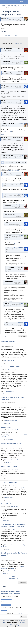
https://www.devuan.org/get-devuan (14, 460)
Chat (2, 134)
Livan (21, 100)
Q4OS (22, 487)
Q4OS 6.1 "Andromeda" (9, 482)
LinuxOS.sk (6, 2)
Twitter (16, 35)
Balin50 (13, 529)
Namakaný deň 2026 (8, 341)
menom (13, 446)
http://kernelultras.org (13, 170)
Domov (3, 5)
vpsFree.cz (19, 626)
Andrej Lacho (19, 205)
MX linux (6, 476)
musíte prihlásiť (18, 43)
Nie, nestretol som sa (8, 602)
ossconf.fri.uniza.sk (9, 570)
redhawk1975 (14, 429)
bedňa (21, 155)
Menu (22, 1)
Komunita (7, 363)
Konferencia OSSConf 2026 (10, 367)
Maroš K (21, 85)
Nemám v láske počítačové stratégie (13, 607)
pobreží (16, 243)
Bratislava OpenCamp (10, 420)
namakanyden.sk (9, 360)
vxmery (21, 61)
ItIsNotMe (20, 18)
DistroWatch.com (9, 497)
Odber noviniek (14, 624)
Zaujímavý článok (9, 439)
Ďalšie (13, 576)
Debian (6, 518)
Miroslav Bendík (18, 123)
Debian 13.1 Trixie (7, 504)
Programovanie (16, 5)
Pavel (12, 485)
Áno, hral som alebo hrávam (10, 596)
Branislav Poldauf (18, 247)
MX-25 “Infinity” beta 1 (9, 466)
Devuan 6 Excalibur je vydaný (11, 443)
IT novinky (7, 549)
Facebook (7, 35)
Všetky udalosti (13, 578)
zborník (13, 568)
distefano (20, 194)
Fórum (8, 5)
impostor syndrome (7, 131)
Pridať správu (22, 336)
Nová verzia (8, 462)
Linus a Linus (6, 427)
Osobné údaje (21, 622)
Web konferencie (9, 391)
